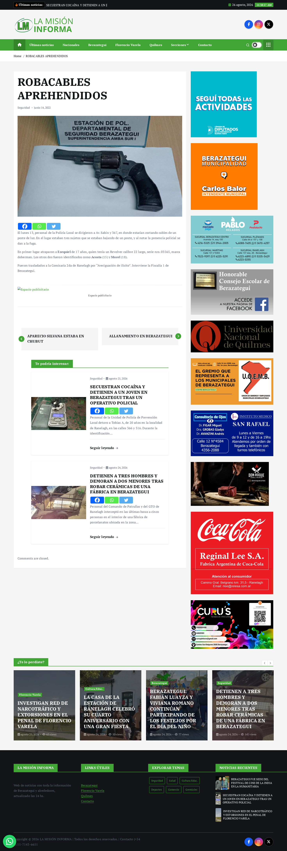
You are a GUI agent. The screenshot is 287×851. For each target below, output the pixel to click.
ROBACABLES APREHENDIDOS (47, 56)
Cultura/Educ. (28, 688)
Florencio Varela (128, 45)
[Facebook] (25, 226)
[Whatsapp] (39, 226)
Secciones (178, 45)
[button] (265, 663)
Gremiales (191, 789)
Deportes (156, 789)
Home (18, 56)
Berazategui (97, 45)
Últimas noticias (41, 45)
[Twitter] (54, 226)
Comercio (173, 789)
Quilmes (156, 45)
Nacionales (71, 45)
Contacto (205, 45)
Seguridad (24, 107)
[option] (44, 705)
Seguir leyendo (102, 448)
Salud (172, 780)
